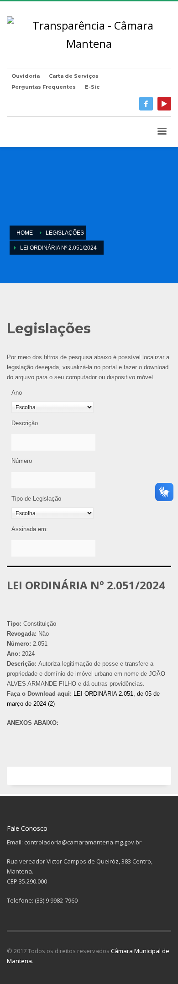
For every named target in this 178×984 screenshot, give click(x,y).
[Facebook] (146, 103)
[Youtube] (164, 103)
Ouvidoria (25, 76)
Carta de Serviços (74, 76)
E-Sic (92, 87)
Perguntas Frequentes (43, 87)
